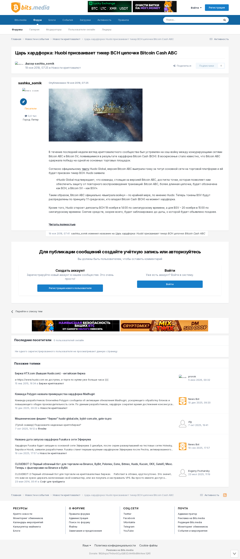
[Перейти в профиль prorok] (182, 378)
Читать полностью (62, 224)
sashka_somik (44, 63)
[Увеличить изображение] (95, 114)
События (67, 19)
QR (148, 553)
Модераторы (54, 29)
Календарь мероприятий (28, 522)
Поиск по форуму (79, 522)
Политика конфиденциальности (115, 545)
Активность (104, 19)
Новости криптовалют (66, 67)
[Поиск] (224, 20)
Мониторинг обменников (28, 518)
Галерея (34, 29)
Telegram (128, 526)
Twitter (127, 513)
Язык (85, 545)
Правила (123, 19)
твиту (85, 168)
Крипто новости (22, 513)
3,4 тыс (32, 115)
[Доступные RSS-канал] (225, 495)
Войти (195, 7)
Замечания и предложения (85, 530)
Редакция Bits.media (190, 522)
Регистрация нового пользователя (70, 288)
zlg (190, 421)
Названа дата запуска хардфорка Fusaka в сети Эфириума (53, 439)
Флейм (42, 428)
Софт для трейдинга (52, 481)
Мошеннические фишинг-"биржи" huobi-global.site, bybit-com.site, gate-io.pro (63, 418)
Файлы (73, 526)
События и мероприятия (192, 530)
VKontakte (129, 522)
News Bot (193, 398)
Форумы (17, 29)
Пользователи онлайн (81, 29)
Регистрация (217, 7)
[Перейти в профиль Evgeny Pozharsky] (182, 473)
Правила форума (79, 513)
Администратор (187, 513)
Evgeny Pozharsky (199, 470)
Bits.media (20, 19)
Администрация (78, 518)
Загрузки (85, 19)
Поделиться (183, 65)
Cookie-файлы (148, 545)
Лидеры (106, 29)
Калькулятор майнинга (27, 526)
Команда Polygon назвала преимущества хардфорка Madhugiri (55, 394)
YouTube (128, 530)
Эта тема (210, 19)
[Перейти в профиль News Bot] (182, 401)
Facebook (129, 518)
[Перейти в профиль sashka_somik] (19, 66)
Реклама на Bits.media (191, 518)
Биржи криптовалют (51, 383)
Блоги (52, 19)
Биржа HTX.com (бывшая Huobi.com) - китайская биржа (50, 373)
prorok (192, 376)
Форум (37, 19)
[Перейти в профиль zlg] (182, 423)
